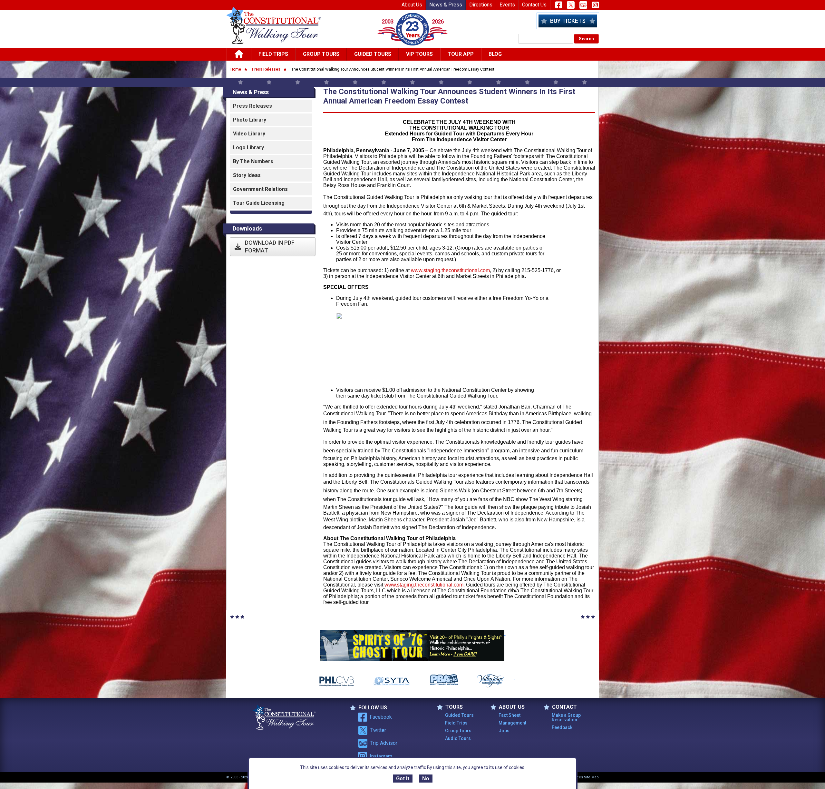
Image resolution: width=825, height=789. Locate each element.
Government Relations (260, 189)
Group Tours (321, 54)
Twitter (378, 730)
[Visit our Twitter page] (571, 5)
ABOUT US (512, 707)
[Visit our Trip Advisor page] (583, 5)
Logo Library (248, 147)
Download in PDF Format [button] (270, 246)
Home (235, 69)
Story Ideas (247, 175)
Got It (402, 778)
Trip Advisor (383, 743)
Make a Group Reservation (566, 717)
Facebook (381, 717)
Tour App (461, 54)
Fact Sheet (509, 715)
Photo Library (249, 120)
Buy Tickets (568, 20)
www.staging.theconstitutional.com (450, 270)
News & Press (445, 5)
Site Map (591, 777)
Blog (495, 54)
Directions (480, 5)
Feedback (562, 727)
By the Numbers (253, 161)
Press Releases (266, 69)
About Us (412, 5)
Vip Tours (419, 54)
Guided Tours (372, 54)
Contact (564, 707)
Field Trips (273, 54)
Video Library (249, 134)
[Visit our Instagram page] (595, 5)
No (425, 778)
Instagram (381, 756)
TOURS (454, 707)
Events (507, 5)
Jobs (504, 730)
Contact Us (534, 5)
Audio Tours (458, 738)
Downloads (247, 228)
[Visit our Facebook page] (558, 5)
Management (512, 723)
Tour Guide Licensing (259, 203)
